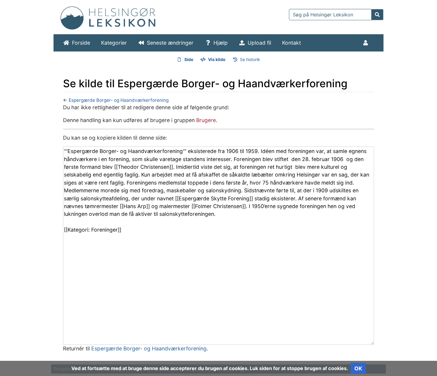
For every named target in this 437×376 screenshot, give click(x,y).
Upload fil (259, 43)
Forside (81, 43)
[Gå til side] (377, 14)
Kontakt (291, 43)
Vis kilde (216, 59)
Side (188, 59)
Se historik (250, 59)
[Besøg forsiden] (108, 16)
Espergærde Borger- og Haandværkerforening (119, 100)
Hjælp (220, 43)
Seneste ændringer (170, 43)
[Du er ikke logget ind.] (366, 43)
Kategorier (114, 43)
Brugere (206, 120)
